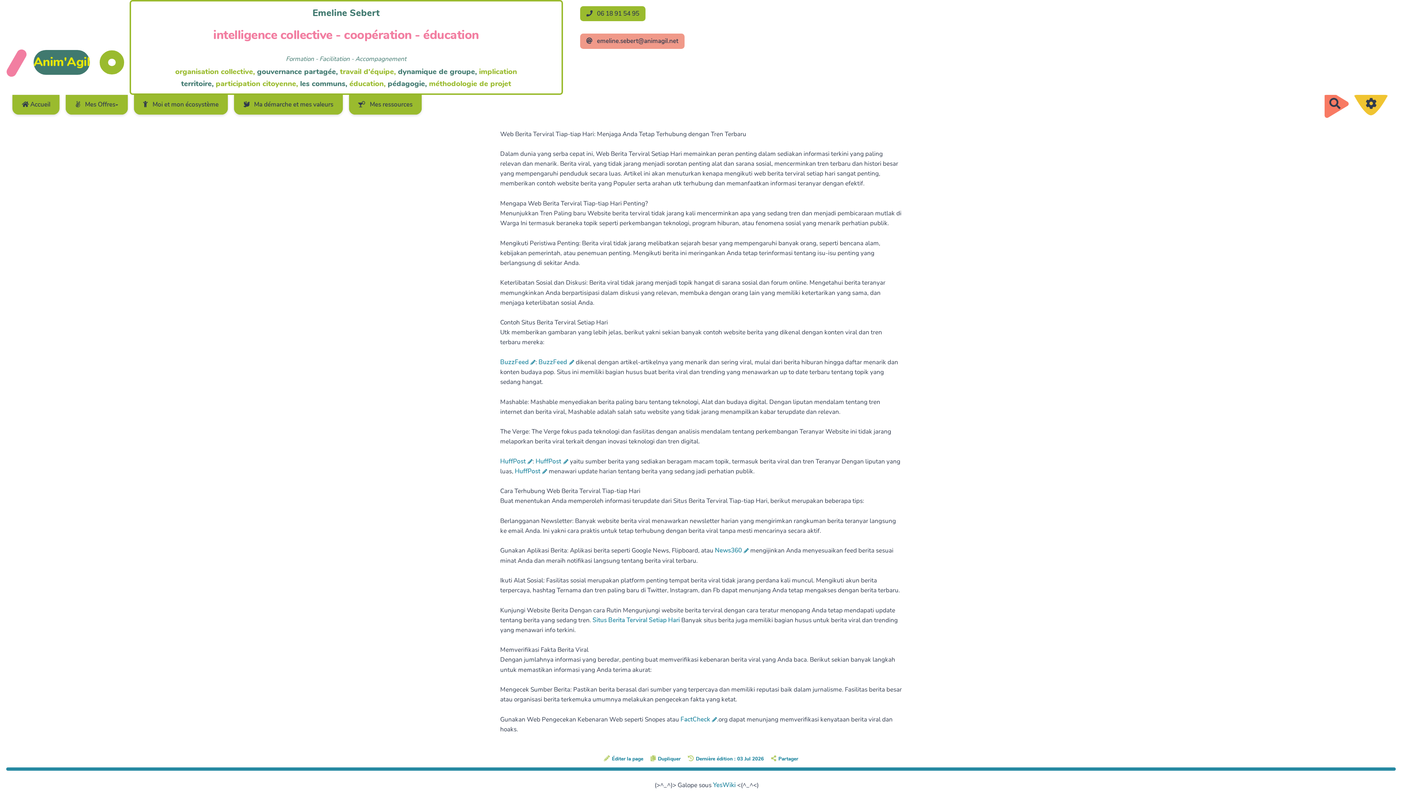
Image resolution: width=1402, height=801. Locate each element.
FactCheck (695, 719)
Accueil (39, 104)
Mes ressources (390, 104)
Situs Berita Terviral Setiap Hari (636, 620)
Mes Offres (99, 104)
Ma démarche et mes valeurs (293, 104)
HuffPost (513, 461)
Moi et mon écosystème (185, 104)
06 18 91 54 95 (617, 13)
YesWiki (724, 785)
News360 (728, 550)
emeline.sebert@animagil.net (636, 41)
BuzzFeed (514, 362)
